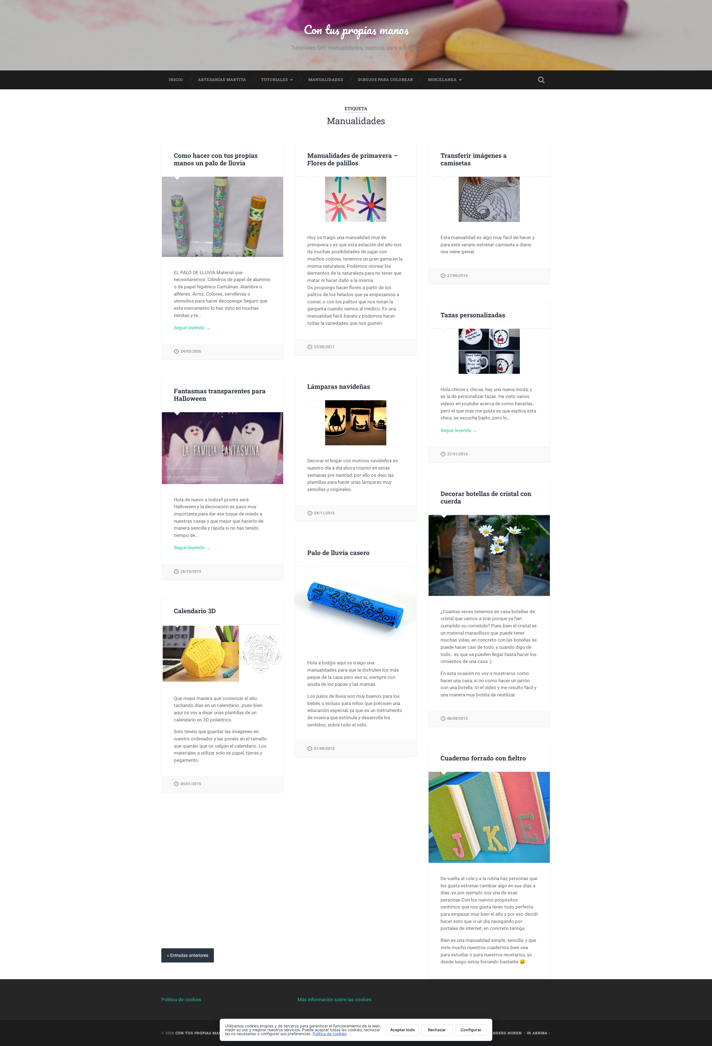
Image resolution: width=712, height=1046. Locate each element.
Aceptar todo (402, 1029)
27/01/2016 (457, 454)
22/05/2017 (324, 347)
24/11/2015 (324, 513)
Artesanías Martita (222, 79)
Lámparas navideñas (338, 386)
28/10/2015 (191, 571)
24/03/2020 (191, 351)
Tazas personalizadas (473, 315)
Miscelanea (442, 79)
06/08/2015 (457, 718)
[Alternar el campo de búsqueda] (541, 79)
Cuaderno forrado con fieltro (483, 758)
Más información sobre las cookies (335, 999)
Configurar (471, 1029)
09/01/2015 (191, 784)
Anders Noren (506, 1033)
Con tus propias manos (356, 29)
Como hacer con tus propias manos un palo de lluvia (216, 159)
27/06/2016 (457, 275)
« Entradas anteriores (187, 955)
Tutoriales (274, 79)
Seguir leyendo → (192, 327)
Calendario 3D (195, 611)
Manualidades (325, 79)
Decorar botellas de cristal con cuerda (486, 497)
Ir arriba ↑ (539, 1033)
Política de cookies (181, 999)
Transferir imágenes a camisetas (474, 159)
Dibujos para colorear (385, 79)
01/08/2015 (324, 748)
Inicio (176, 79)
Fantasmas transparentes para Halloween (220, 394)
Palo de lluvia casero (338, 552)
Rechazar (437, 1029)
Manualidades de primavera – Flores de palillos (352, 159)
